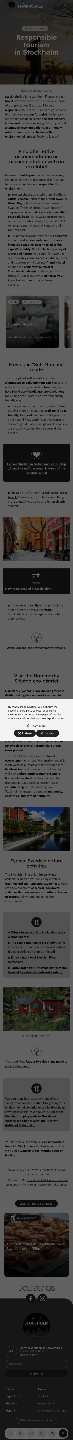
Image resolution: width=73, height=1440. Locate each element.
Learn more (39, 726)
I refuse (27, 733)
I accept (50, 733)
